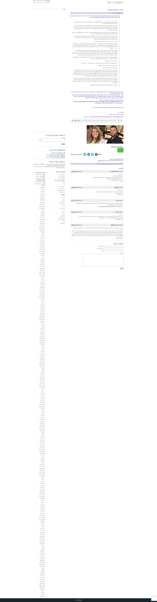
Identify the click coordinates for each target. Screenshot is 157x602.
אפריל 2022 (42, 283)
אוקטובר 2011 (42, 517)
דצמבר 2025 (42, 202)
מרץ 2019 (43, 353)
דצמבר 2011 (42, 513)
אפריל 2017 (42, 394)
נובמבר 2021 (42, 293)
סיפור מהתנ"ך (62, 192)
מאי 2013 (43, 481)
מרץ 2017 (43, 396)
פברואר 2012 (42, 509)
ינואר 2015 (43, 443)
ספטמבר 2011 (42, 519)
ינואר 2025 (43, 221)
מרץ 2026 (43, 197)
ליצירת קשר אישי (53, 5)
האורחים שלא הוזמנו (61, 190)
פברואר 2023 (42, 264)
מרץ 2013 (43, 485)
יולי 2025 (43, 210)
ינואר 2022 (43, 289)
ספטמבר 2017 (42, 387)
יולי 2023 (43, 255)
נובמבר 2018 (42, 360)
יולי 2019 (43, 345)
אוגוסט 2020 (42, 321)
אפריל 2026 (42, 195)
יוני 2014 (43, 457)
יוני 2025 (43, 212)
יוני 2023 (43, 257)
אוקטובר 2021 (42, 295)
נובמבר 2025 (42, 204)
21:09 (72, 187)
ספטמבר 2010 (42, 541)
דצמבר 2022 (42, 268)
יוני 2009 (43, 570)
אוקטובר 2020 (42, 317)
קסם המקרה (62, 223)
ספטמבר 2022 (42, 274)
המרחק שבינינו (62, 176)
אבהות (63, 197)
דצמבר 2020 (42, 313)
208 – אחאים (62, 152)
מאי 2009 (43, 571)
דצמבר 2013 (42, 468)
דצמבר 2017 (42, 381)
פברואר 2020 (42, 332)
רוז (64, 184)
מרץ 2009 (43, 575)
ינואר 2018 (43, 379)
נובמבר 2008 (42, 583)
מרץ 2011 (43, 530)
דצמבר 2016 (42, 402)
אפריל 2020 (42, 328)
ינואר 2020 (43, 334)
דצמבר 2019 (42, 336)
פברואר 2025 (42, 219)
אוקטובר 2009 (42, 562)
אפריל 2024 (42, 238)
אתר (102, 251)
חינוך (64, 210)
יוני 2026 (43, 191)
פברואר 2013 (42, 487)
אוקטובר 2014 (42, 449)
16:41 (72, 212)
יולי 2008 (43, 590)
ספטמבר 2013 (42, 473)
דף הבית (72, 5)
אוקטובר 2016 (42, 406)
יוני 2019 (43, 347)
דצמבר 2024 (42, 223)
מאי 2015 (43, 436)
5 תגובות (113, 13)
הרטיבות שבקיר (62, 188)
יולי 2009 (43, 568)
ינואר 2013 (43, 489)
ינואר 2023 (43, 266)
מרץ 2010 (43, 553)
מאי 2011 (43, 526)
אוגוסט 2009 (42, 566)
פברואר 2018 (42, 377)
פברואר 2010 (42, 554)
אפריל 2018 (42, 374)
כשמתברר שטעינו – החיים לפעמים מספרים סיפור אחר (59, 180)
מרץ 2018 (43, 376)
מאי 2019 (43, 349)
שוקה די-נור (118, 13)
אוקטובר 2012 (42, 494)
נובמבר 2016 (42, 404)
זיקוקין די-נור (115, 2)
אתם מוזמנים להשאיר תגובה (116, 159)
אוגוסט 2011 (42, 521)
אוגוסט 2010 (42, 543)
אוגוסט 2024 (42, 230)
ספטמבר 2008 (42, 587)
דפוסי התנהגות (116, 163)
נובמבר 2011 (42, 515)
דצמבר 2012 (42, 490)
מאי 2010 (43, 549)
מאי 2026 (43, 193)
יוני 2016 (43, 411)
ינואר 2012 (43, 511)
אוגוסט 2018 (42, 366)
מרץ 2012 (43, 507)
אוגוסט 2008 (42, 588)
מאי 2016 (43, 413)
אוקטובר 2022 (42, 272)
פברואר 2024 (42, 242)
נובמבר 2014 (42, 447)
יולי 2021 (43, 300)
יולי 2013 (43, 477)
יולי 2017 (43, 389)
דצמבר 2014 (42, 445)
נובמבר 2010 (42, 538)
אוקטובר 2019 (42, 340)
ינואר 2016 (43, 421)
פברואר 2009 (42, 577)
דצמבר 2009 (42, 558)
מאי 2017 (43, 392)
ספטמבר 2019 (42, 342)
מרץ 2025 (43, 217)
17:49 (72, 171)
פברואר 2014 (42, 464)
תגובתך (121, 253)
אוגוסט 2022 (42, 276)
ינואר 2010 (43, 556)
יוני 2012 (43, 502)
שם (102, 246)
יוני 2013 (43, 479)
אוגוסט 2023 (42, 253)
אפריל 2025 (42, 215)
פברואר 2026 (42, 198)
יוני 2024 (43, 234)
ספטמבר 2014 (42, 451)
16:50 (72, 225)
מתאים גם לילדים (100, 163)
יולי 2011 (43, 522)
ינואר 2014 (43, 466)
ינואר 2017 (43, 400)
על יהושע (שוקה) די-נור (64, 5)
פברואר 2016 (42, 419)
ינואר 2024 (43, 244)
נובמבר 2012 (42, 492)
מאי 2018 (43, 372)
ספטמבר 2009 (42, 564)
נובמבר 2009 (42, 560)
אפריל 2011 (42, 528)
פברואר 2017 (42, 398)
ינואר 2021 (43, 311)
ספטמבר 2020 (42, 319)
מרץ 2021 (43, 308)
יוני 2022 (43, 279)
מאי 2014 (43, 458)
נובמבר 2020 (42, 315)
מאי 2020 (43, 327)
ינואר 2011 (43, 534)
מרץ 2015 (43, 440)
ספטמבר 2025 (42, 208)
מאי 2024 (43, 236)
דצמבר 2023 (42, 246)
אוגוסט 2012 (42, 498)
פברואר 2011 (42, 532)
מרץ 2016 (43, 417)
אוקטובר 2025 (42, 206)
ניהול (64, 221)
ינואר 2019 (43, 357)
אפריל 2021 (42, 306)
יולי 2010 (43, 545)
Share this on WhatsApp (120, 150)
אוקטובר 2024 (42, 227)
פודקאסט (36, 5)
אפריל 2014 (42, 460)
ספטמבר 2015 (42, 428)
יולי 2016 (43, 409)
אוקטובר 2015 (42, 426)
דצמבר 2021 (42, 291)
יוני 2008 (43, 592)
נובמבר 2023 (42, 247)
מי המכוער (63, 186)
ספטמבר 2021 (42, 296)
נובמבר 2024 (42, 225)
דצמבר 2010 (42, 536)
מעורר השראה (107, 163)
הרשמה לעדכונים (44, 5)
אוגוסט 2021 (42, 298)
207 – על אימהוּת (61, 154)
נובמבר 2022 (42, 270)
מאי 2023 (43, 259)
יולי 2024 (43, 232)
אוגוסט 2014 (42, 453)
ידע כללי (63, 212)
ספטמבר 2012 (42, 496)
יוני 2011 (43, 524)
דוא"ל (102, 248)
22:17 (72, 200)
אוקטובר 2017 (42, 385)
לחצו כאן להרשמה (102, 160)
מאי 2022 (43, 281)
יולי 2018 (43, 368)
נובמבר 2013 (42, 470)
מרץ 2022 (43, 285)
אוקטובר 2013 (42, 472)
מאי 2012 (43, 504)
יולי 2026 (43, 189)
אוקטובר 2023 (42, 249)
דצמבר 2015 (42, 423)
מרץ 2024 (43, 240)
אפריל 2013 (42, 483)
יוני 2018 (43, 370)
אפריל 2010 (42, 551)
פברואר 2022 (42, 287)
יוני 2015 (43, 434)
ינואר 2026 (43, 200)
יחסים (112, 163)
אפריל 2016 (42, 415)
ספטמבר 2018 (42, 364)
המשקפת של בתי (61, 177)
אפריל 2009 (42, 573)
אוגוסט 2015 (42, 430)
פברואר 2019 (42, 355)
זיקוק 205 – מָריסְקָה (60, 156)
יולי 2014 (43, 455)
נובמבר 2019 (42, 338)
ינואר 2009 (43, 579)
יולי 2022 (43, 278)
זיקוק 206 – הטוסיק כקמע (59, 155)
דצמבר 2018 (42, 359)
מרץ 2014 (43, 462)
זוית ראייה (63, 204)
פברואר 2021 (42, 310)
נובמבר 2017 (42, 383)
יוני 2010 (43, 547)
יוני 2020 (43, 325)
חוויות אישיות (62, 208)
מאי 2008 (43, 594)
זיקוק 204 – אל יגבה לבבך (59, 157)
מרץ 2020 (43, 330)
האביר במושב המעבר (115, 10)
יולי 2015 (43, 432)
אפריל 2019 (42, 351)
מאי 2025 (43, 214)
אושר (64, 199)
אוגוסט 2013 (42, 475)
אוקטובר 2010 (42, 539)
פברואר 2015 (42, 441)
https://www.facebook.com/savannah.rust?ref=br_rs (110, 206)
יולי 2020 (43, 323)
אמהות (63, 200)
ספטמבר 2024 (42, 229)
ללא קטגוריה (62, 215)
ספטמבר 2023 (42, 251)
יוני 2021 (43, 302)
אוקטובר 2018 (42, 362)
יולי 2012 (43, 500)
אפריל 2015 (42, 438)
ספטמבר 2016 (42, 408)
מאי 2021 (43, 304)
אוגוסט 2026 (42, 187)
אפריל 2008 (42, 596)
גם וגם (63, 182)
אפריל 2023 (42, 261)
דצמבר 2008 (42, 581)
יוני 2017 (43, 391)
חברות (63, 206)
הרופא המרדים (62, 174)
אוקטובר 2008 (42, 585)
